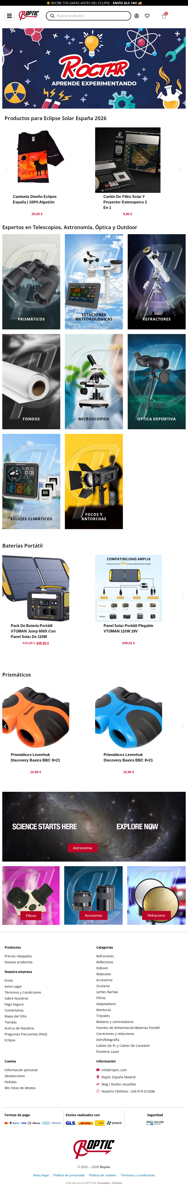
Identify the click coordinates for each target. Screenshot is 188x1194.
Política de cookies (102, 1175)
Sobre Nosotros (16, 998)
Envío (9, 980)
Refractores (105, 956)
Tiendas (11, 1022)
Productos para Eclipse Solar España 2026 (56, 118)
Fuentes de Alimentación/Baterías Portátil (128, 1027)
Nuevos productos (19, 962)
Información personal (21, 1070)
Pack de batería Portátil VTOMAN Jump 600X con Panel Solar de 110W (33, 631)
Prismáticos (16, 674)
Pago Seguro (14, 1004)
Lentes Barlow (107, 992)
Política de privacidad (68, 1175)
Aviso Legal (13, 986)
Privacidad (103, 1183)
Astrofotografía (107, 1039)
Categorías (104, 947)
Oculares (103, 986)
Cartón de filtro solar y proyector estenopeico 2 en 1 (125, 202)
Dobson (102, 968)
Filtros (101, 998)
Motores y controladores (115, 1022)
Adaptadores (106, 1004)
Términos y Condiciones (23, 992)
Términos (117, 1183)
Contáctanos (14, 1010)
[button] (87, 105)
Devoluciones (15, 1076)
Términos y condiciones (138, 1175)
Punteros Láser (107, 1051)
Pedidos (11, 1082)
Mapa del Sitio (16, 1016)
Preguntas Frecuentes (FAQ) (26, 1034)
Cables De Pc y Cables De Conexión (123, 1045)
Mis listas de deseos (20, 1088)
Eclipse (10, 1040)
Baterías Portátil (22, 545)
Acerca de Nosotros (19, 1028)
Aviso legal (41, 1175)
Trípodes (103, 1016)
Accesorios (104, 980)
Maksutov (103, 974)
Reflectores (104, 962)
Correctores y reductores (115, 1033)
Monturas (103, 1010)
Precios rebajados (18, 956)
